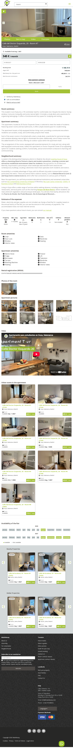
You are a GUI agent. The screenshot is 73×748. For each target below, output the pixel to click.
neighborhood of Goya (59, 159)
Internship (4, 643)
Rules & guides (42, 643)
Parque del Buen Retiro (46, 190)
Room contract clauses (45, 657)
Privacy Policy (5, 662)
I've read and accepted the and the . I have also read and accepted (17, 662)
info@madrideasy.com (49, 700)
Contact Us (41, 654)
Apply (60, 86)
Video (33, 39)
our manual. (47, 210)
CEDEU (65, 182)
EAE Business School (23, 184)
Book (36, 91)
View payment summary (36, 80)
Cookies (5, 741)
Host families (42, 673)
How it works (42, 641)
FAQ (39, 675)
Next (69, 23)
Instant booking (43, 651)
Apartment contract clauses (46, 659)
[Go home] (7, 3)
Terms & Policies (20, 741)
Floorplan (45, 39)
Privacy (11, 741)
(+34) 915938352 (48, 703)
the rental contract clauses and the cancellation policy (16, 663)
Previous (3, 23)
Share (68, 44)
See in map (20, 39)
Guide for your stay (44, 649)
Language (43, 708)
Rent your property (44, 670)
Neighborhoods (6, 649)
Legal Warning (24, 660)
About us (4, 641)
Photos (7, 39)
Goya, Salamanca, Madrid (10, 46)
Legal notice (30, 741)
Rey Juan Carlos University (52, 182)
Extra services (42, 646)
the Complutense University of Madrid (20, 182)
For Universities (6, 646)
